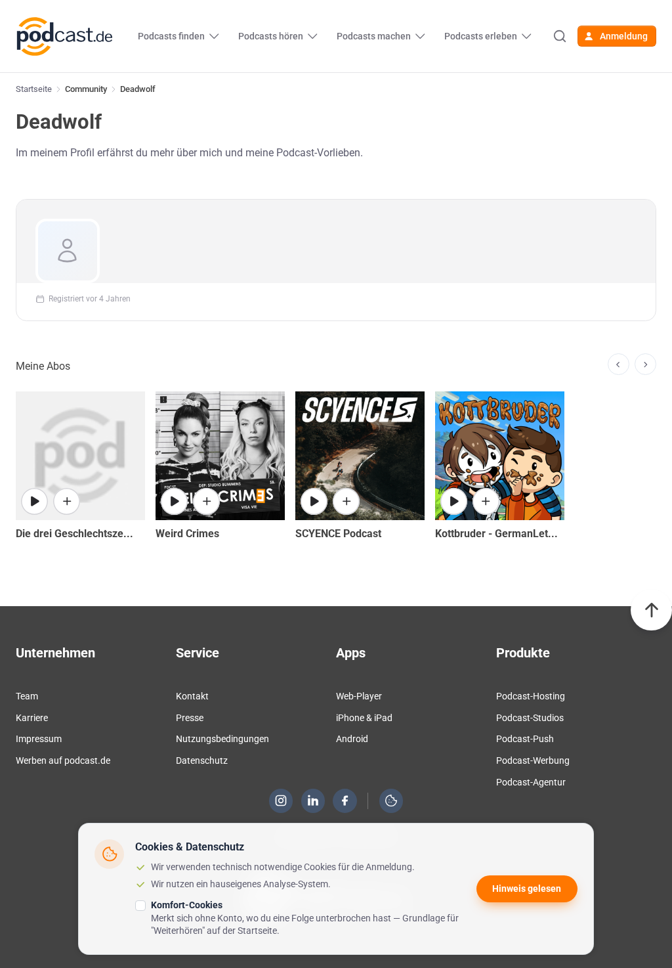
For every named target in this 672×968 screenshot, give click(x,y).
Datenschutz (202, 760)
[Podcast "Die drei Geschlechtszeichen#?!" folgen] (66, 501)
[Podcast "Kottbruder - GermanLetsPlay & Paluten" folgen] (485, 501)
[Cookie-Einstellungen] (391, 800)
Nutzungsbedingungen (222, 739)
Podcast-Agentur (531, 782)
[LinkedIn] (313, 800)
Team (27, 696)
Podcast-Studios (530, 718)
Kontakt (192, 696)
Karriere (32, 718)
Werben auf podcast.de (63, 760)
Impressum (39, 739)
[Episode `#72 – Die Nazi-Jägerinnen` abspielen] (174, 501)
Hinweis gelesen (526, 888)
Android (352, 739)
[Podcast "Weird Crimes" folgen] (206, 501)
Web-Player (359, 696)
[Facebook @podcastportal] (345, 800)
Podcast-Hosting (530, 696)
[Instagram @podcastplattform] (280, 800)
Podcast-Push (525, 739)
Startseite (34, 89)
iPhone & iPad (364, 718)
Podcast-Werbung (533, 760)
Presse (189, 718)
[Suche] (560, 36)
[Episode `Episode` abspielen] (34, 501)
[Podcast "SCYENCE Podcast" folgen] (346, 501)
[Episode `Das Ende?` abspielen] (453, 501)
